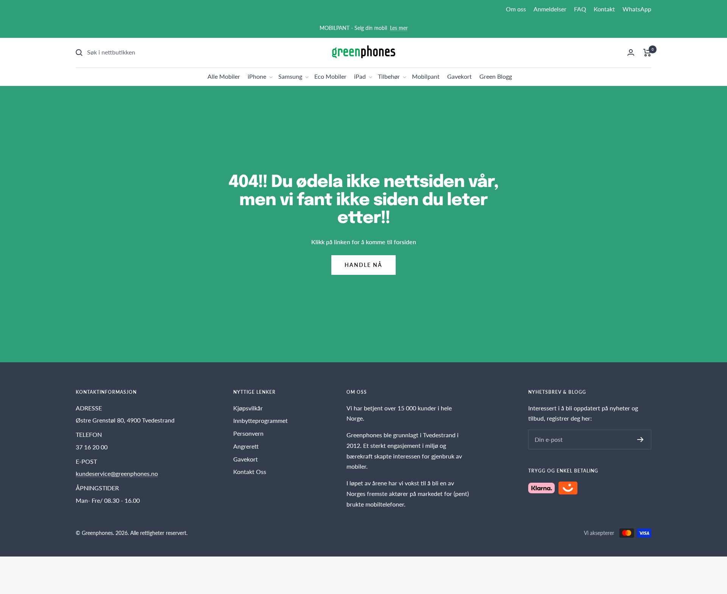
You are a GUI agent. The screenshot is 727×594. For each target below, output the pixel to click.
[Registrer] (640, 439)
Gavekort (459, 76)
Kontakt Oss (249, 471)
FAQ (580, 8)
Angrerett (246, 446)
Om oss (516, 8)
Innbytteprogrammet (260, 420)
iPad (360, 76)
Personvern (248, 433)
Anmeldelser (550, 8)
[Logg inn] (630, 52)
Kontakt (604, 8)
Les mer (399, 28)
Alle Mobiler (223, 76)
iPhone (257, 76)
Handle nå (363, 265)
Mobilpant (426, 76)
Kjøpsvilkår (248, 408)
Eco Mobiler (330, 76)
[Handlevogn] (647, 52)
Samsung (290, 76)
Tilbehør (389, 76)
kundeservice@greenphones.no (117, 473)
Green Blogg (495, 76)
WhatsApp (636, 8)
